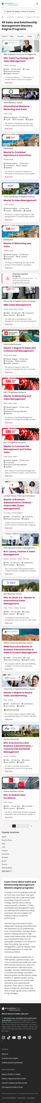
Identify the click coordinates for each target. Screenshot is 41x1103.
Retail (30, 36)
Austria (5, 850)
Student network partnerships (12, 1062)
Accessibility (31, 1098)
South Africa (7, 840)
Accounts (20, 36)
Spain (4, 837)
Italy (3, 843)
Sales (11, 36)
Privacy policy (21, 1098)
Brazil (4, 861)
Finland (5, 857)
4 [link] (27, 826)
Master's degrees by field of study (14, 1078)
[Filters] (37, 36)
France (4, 864)
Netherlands (7, 868)
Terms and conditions (9, 1098)
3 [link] (22, 826)
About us (5, 1054)
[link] (31, 826)
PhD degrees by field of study (12, 1087)
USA (3, 847)
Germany (5, 854)
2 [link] (18, 826)
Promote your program (10, 1058)
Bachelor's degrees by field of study (14, 1083)
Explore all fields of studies (11, 1074)
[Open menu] (37, 4)
